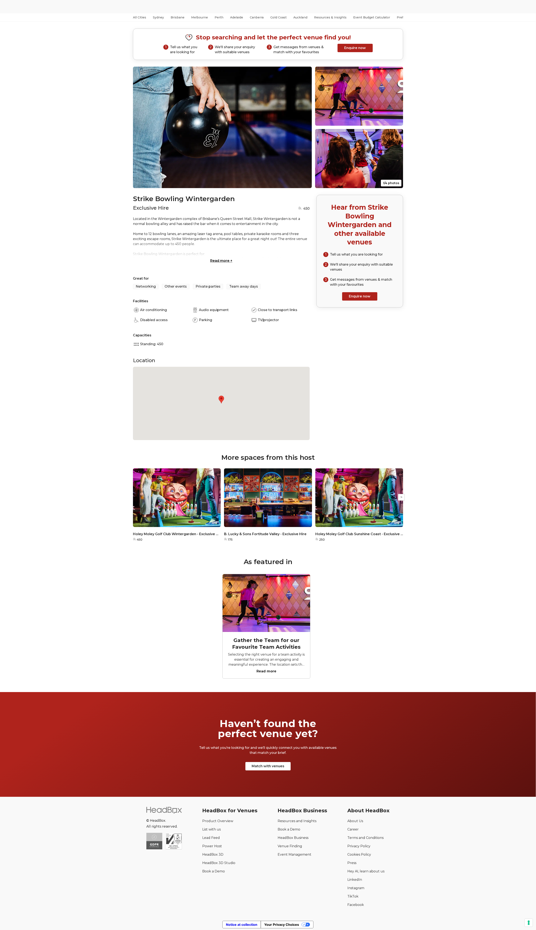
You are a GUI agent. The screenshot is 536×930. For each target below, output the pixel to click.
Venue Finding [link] (290, 846)
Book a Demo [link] (213, 871)
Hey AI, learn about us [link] (365, 871)
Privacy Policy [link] (358, 846)
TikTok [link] (352, 896)
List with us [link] (211, 829)
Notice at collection (241, 924)
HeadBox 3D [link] (212, 854)
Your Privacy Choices (281, 924)
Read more (221, 261)
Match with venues (268, 766)
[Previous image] (140, 127)
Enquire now (355, 48)
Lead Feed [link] (211, 838)
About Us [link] (355, 821)
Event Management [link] (294, 854)
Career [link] (353, 829)
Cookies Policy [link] (359, 854)
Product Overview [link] (217, 821)
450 (306, 209)
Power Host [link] (212, 846)
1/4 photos (391, 183)
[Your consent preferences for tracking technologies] (529, 923)
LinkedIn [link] (354, 880)
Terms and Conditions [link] (365, 838)
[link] (173, 841)
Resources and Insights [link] (297, 821)
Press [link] (351, 863)
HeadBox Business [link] (293, 838)
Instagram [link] (355, 888)
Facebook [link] (355, 905)
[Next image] (305, 127)
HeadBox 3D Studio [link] (218, 863)
